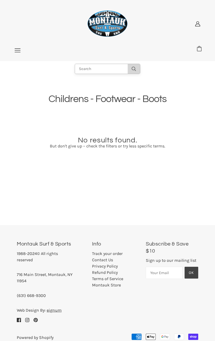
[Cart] (200, 49)
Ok (191, 272)
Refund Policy (105, 272)
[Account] (197, 23)
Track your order (107, 253)
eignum (54, 310)
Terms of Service (107, 278)
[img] (19, 320)
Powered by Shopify (35, 337)
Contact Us (102, 259)
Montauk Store (106, 285)
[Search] (134, 69)
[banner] (107, 23)
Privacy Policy (105, 266)
